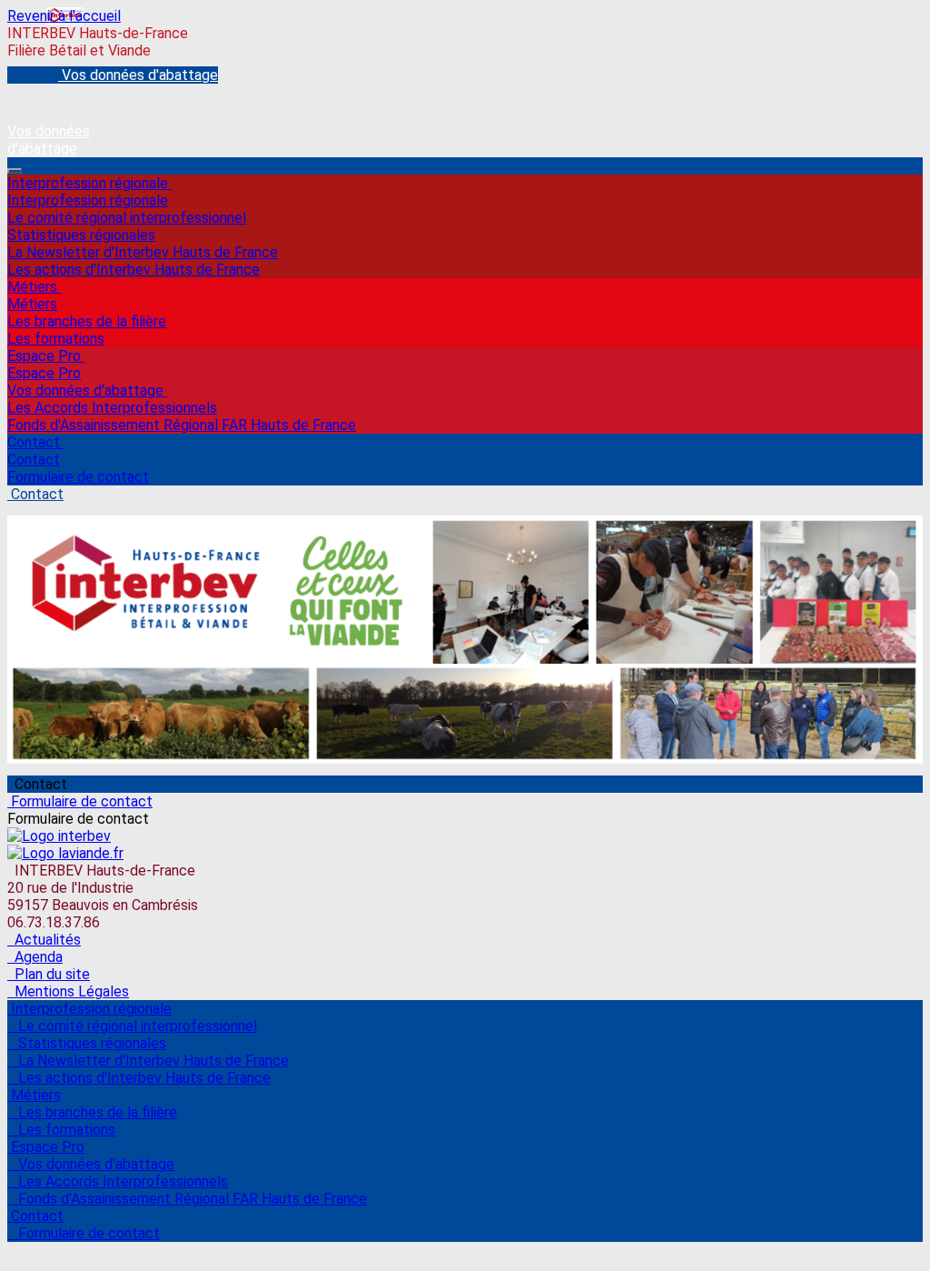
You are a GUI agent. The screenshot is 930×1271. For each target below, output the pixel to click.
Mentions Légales (68, 991)
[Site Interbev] (59, 836)
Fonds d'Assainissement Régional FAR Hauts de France (181, 425)
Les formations (55, 338)
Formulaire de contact (78, 476)
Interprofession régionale (89, 183)
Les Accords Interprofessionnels (112, 407)
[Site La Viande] (65, 853)
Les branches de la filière (86, 321)
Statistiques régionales (81, 235)
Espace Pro (45, 356)
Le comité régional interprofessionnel (126, 217)
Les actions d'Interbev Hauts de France (133, 269)
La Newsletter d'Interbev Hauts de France (142, 252)
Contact (35, 442)
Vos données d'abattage (87, 390)
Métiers (34, 286)
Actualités (44, 939)
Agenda (35, 957)
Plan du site (48, 974)
